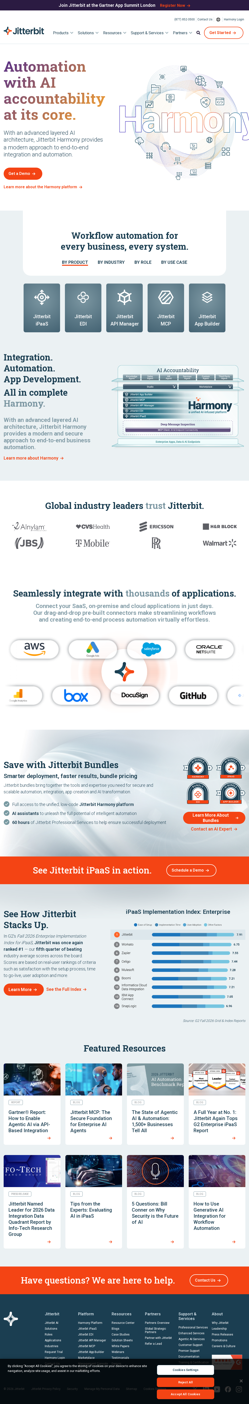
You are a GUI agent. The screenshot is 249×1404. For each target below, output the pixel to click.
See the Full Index (63, 989)
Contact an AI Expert (211, 828)
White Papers (120, 1346)
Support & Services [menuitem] (147, 33)
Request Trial (54, 1352)
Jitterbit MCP (86, 1346)
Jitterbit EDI (85, 1334)
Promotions (219, 1340)
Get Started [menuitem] (220, 32)
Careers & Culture (223, 1346)
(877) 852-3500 (184, 19)
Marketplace (86, 1358)
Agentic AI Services (191, 1339)
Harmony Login (234, 19)
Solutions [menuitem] (86, 33)
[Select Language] (218, 19)
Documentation (188, 1356)
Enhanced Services (191, 1333)
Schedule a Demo (188, 870)
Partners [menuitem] (180, 33)
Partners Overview (157, 1323)
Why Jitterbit (220, 1323)
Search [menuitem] (198, 32)
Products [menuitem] (61, 33)
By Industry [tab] (111, 262)
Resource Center (123, 1323)
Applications (53, 1340)
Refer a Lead (153, 1343)
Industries (51, 1346)
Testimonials (120, 1358)
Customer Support (190, 1345)
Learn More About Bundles (211, 818)
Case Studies (121, 1334)
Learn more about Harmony (31, 458)
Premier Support (189, 1351)
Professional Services (193, 1327)
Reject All (185, 1382)
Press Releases (222, 1334)
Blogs (115, 1328)
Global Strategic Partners (155, 1330)
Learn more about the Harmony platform (40, 187)
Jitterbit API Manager (92, 1340)
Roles (49, 1334)
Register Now (172, 5)
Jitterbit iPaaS (87, 1328)
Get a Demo (19, 173)
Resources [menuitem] (112, 33)
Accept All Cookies (185, 1394)
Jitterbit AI (51, 1323)
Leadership (219, 1328)
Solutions (51, 1328)
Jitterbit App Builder (91, 1352)
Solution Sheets (122, 1340)
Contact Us (205, 19)
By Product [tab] (75, 262)
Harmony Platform (90, 1323)
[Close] (241, 1381)
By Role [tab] (142, 262)
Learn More (20, 989)
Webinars (118, 1352)
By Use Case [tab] (174, 262)
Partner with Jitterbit (158, 1338)
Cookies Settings (185, 1370)
